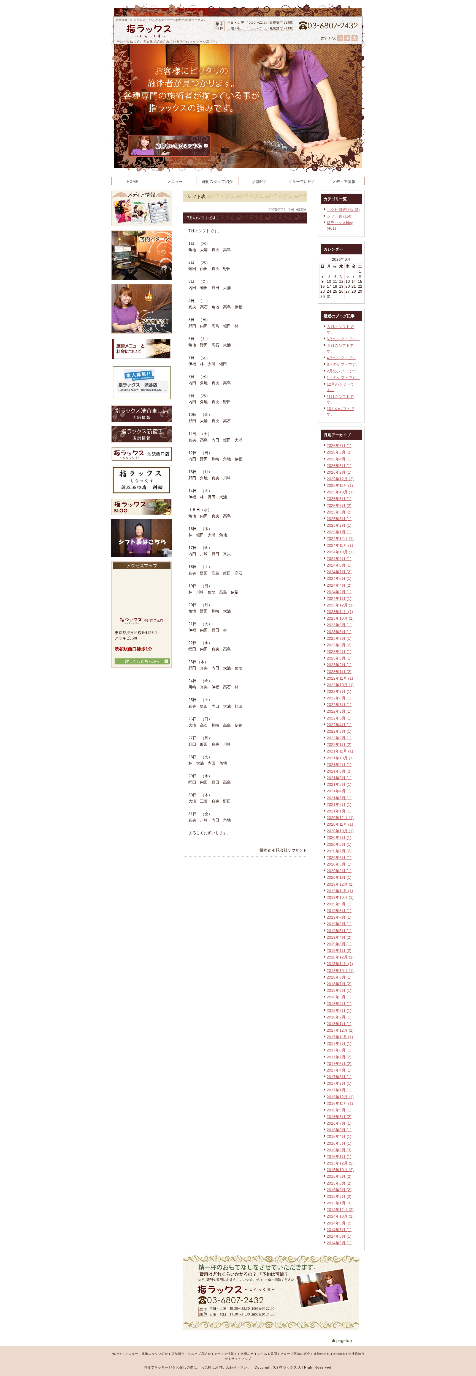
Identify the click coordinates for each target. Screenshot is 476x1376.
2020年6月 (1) (339, 857)
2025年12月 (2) (340, 479)
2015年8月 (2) (339, 1176)
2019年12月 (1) (340, 884)
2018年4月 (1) (339, 1003)
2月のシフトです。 (343, 371)
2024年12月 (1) (340, 538)
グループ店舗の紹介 (295, 1353)
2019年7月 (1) (339, 917)
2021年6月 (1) (339, 778)
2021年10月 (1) (340, 758)
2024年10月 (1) (340, 552)
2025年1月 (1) (339, 532)
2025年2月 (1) (339, 525)
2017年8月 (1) (339, 1050)
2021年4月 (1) (339, 791)
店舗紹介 (178, 1353)
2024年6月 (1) (339, 578)
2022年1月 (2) (339, 744)
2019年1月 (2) (339, 950)
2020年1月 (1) (339, 877)
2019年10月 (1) (340, 897)
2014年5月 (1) (339, 1243)
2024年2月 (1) (339, 592)
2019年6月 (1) (339, 924)
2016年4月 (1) (339, 1136)
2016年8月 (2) (339, 1116)
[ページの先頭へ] (348, 1341)
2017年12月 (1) (340, 1030)
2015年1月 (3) (339, 1203)
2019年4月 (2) (339, 937)
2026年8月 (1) (339, 445)
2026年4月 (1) (339, 459)
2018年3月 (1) (339, 1010)
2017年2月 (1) (339, 1083)
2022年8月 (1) (339, 698)
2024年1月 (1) (339, 598)
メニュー (131, 1353)
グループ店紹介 (199, 1353)
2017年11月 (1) (340, 1037)
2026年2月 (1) (339, 472)
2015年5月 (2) (339, 1190)
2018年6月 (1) (339, 990)
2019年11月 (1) (340, 891)
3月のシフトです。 (343, 364)
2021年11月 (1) (340, 751)
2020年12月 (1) (340, 817)
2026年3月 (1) (339, 465)
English (339, 1353)
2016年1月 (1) (339, 1156)
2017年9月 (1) (339, 1043)
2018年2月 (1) (339, 1017)
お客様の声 (245, 1353)
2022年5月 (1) (339, 718)
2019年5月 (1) (339, 931)
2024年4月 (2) (339, 585)
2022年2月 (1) (339, 738)
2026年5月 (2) (339, 452)
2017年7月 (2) (339, 1057)
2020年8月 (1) (339, 844)
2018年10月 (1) (340, 970)
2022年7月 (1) (339, 704)
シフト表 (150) (340, 216)
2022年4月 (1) (339, 725)
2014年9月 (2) (339, 1223)
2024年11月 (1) (340, 545)
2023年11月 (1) (340, 611)
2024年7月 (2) (339, 572)
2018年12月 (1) (340, 957)
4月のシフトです (341, 358)
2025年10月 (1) (340, 492)
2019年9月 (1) (339, 904)
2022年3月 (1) (339, 731)
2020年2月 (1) (339, 871)
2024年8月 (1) (339, 565)
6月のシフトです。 (343, 339)
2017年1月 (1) (339, 1090)
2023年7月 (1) (339, 638)
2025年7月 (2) (339, 505)
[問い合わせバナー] (271, 1329)
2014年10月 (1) (340, 1216)
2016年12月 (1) (340, 1097)
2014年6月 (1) (339, 1236)
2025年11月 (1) (340, 485)
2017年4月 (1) (339, 1070)
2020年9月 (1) (339, 837)
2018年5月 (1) (339, 997)
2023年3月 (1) (339, 658)
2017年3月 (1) (339, 1077)
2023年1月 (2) (339, 671)
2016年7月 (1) (339, 1123)
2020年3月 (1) (339, 864)
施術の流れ (321, 1353)
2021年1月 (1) (339, 811)
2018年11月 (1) (340, 964)
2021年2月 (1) (339, 804)
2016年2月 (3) (339, 1150)
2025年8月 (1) (339, 498)
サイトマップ (241, 1358)
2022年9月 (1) (339, 691)
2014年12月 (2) (340, 1209)
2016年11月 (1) (340, 1103)
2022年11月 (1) (340, 678)
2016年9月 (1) (339, 1110)
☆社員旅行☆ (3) (343, 209)
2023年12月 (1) (340, 605)
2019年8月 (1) (339, 910)
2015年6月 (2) (339, 1183)
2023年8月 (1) (339, 632)
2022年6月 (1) (339, 711)
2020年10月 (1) (340, 831)
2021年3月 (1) (339, 798)
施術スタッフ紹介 (155, 1353)
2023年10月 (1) (340, 618)
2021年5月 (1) (339, 784)
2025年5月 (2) (339, 512)
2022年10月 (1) (340, 685)
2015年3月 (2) (339, 1196)
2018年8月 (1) (339, 977)
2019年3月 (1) (339, 944)
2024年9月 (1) (339, 558)
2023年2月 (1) (339, 665)
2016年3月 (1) (339, 1143)
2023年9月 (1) (339, 625)
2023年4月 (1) (339, 651)
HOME (117, 1353)
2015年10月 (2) (340, 1170)
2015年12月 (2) (340, 1163)
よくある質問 (267, 1353)
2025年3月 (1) (339, 519)
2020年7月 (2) (339, 851)
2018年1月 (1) (339, 1023)
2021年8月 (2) (339, 771)
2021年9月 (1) (339, 764)
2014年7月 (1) (339, 1229)
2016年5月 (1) (339, 1130)
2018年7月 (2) (339, 984)
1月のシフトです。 (343, 377)
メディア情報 (224, 1353)
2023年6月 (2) (339, 645)
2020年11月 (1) (340, 824)
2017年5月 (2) (339, 1063)
